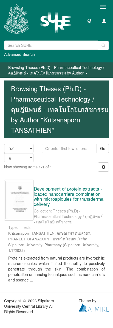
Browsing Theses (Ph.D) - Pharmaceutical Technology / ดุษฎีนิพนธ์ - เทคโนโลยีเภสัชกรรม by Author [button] (56, 70)
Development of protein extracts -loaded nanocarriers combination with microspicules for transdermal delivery (69, 196)
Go (102, 148)
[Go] (103, 45)
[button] (89, 20)
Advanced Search (19, 54)
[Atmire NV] (94, 306)
